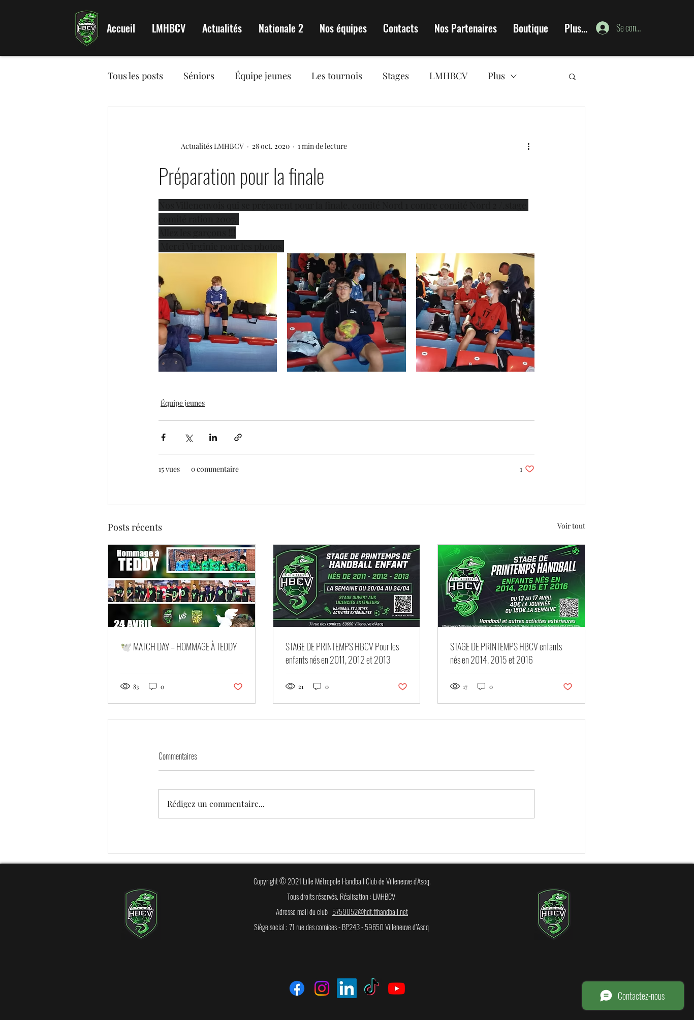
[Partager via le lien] (238, 437)
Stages (396, 76)
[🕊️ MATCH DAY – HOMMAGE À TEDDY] (181, 586)
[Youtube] (396, 988)
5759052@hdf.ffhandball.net (370, 911)
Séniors (198, 76)
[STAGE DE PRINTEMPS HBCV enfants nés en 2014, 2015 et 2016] (511, 586)
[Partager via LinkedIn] (213, 437)
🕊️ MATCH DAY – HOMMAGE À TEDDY (178, 646)
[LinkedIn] (347, 988)
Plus (496, 76)
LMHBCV (448, 76)
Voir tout (571, 526)
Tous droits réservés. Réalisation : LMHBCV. (342, 896)
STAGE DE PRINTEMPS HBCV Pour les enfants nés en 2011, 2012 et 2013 (342, 653)
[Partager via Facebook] (163, 437)
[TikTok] (372, 988)
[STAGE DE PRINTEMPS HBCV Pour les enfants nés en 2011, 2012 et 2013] (346, 586)
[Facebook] (297, 988)
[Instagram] (322, 988)
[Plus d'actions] (528, 146)
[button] (572, 76)
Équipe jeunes (263, 76)
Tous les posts (135, 76)
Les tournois (336, 76)
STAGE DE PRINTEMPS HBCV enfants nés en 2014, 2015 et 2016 (506, 653)
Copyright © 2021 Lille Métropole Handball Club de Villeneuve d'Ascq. (342, 880)
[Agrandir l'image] (218, 312)
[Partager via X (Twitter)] (188, 437)
